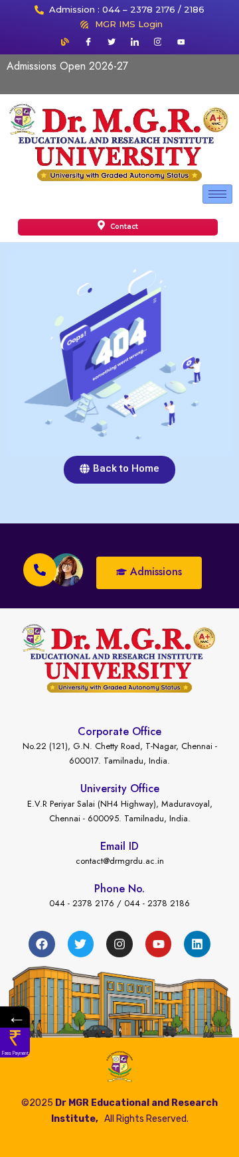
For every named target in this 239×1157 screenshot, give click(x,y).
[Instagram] (158, 42)
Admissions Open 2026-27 (67, 66)
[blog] (65, 42)
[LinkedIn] (135, 42)
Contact (123, 226)
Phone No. (119, 888)
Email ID (119, 846)
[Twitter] (111, 42)
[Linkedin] (197, 944)
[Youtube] (181, 42)
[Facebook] (88, 42)
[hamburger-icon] (217, 194)
